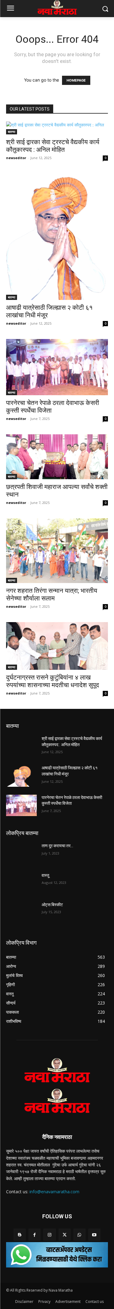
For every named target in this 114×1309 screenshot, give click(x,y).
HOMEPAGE (76, 80)
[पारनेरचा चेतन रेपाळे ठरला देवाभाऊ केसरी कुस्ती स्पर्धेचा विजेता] (57, 367)
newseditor (16, 157)
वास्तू (45, 875)
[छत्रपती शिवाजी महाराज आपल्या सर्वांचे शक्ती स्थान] (57, 456)
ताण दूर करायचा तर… (57, 845)
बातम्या (11, 131)
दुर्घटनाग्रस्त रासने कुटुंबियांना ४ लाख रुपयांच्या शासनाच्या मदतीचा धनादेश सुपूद (52, 681)
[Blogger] (20, 1235)
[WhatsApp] (79, 1235)
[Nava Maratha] (57, 1070)
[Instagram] (49, 1235)
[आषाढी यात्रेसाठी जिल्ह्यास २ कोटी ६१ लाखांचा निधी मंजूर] (57, 236)
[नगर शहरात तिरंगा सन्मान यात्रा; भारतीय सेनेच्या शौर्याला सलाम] (57, 550)
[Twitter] (65, 1235)
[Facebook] (34, 1235)
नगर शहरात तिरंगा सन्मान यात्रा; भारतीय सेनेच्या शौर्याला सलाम (51, 594)
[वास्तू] (21, 883)
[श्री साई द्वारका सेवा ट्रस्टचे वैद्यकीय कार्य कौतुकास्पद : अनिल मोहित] (57, 128)
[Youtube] (94, 1235)
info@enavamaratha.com (54, 1191)
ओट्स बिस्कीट (52, 904)
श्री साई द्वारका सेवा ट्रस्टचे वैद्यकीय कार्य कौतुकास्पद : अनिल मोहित (52, 145)
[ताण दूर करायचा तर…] (21, 853)
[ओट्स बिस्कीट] (21, 912)
